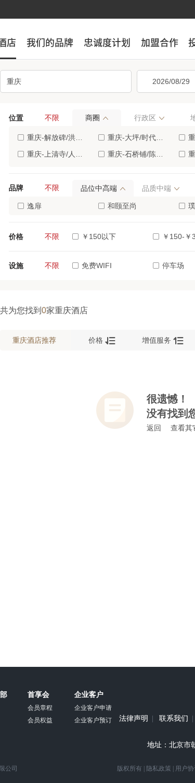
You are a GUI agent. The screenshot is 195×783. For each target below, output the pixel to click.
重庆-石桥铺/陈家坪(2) (138, 154)
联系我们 (173, 718)
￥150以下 (99, 236)
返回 (154, 428)
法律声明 (133, 718)
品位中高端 (99, 188)
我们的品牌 (50, 42)
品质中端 (156, 188)
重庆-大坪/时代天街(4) (138, 137)
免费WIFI (97, 265)
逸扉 (34, 205)
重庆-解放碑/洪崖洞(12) (57, 137)
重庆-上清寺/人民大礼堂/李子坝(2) (57, 154)
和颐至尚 (122, 205)
